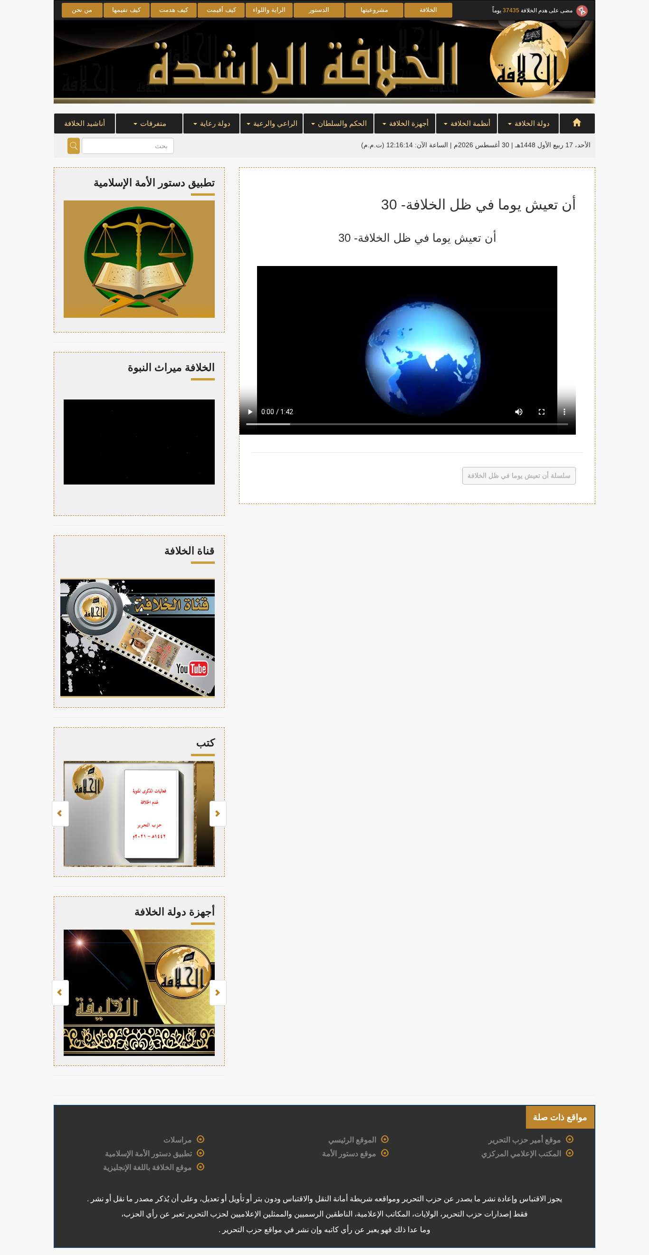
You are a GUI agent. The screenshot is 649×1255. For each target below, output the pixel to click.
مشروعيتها (374, 9)
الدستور (319, 9)
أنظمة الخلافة (469, 123)
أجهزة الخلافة (408, 123)
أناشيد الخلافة (84, 123)
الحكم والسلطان (341, 123)
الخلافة (428, 9)
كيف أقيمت (221, 9)
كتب (205, 743)
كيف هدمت (173, 9)
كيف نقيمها (126, 9)
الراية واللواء (269, 9)
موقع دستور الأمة (349, 1154)
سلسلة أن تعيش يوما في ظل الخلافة (519, 475)
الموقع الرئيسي (352, 1140)
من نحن (82, 9)
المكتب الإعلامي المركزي (521, 1154)
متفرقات (152, 123)
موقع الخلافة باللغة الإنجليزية (147, 1167)
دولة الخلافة (531, 123)
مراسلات (177, 1140)
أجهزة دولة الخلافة (174, 912)
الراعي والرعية (274, 123)
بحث (73, 146)
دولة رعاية (214, 123)
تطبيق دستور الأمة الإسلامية (148, 1154)
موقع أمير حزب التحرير (524, 1140)
